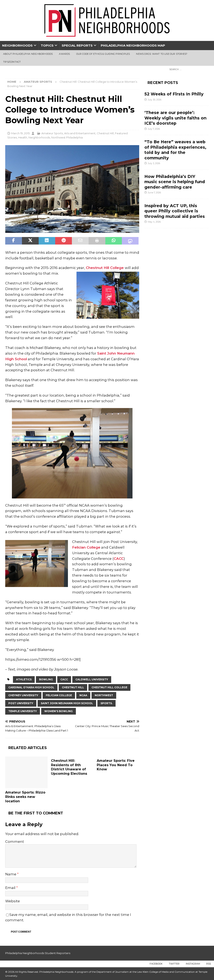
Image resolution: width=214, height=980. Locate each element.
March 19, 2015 (20, 133)
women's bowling (58, 711)
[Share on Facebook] (13, 241)
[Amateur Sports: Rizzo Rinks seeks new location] (26, 773)
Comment (14, 841)
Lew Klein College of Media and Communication (166, 971)
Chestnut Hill (105, 133)
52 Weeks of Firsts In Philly (174, 93)
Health (22, 137)
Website (12, 901)
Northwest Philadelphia (67, 137)
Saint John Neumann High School (67, 703)
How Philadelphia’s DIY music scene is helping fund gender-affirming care (174, 182)
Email (10, 888)
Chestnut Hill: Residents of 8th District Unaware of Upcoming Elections (69, 767)
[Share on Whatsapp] (113, 241)
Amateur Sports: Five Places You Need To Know (116, 765)
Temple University (22, 711)
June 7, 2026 (154, 192)
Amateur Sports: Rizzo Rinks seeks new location (25, 796)
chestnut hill (73, 687)
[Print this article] (97, 241)
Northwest (104, 695)
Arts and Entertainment (80, 133)
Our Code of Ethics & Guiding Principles (103, 53)
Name (11, 874)
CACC (119, 559)
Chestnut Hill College (105, 268)
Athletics (24, 679)
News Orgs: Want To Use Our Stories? (161, 53)
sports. (106, 703)
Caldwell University (91, 679)
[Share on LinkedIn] (47, 241)
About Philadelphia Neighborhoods (28, 53)
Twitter (174, 963)
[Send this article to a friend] (80, 241)
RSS (208, 963)
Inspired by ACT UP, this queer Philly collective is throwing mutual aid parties (175, 211)
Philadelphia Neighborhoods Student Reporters (37, 953)
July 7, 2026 (154, 128)
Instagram (193, 963)
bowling (46, 679)
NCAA (83, 695)
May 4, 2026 (154, 221)
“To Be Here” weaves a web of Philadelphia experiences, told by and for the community (175, 149)
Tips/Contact (12, 61)
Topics (47, 45)
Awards (64, 53)
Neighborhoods (17, 45)
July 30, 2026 (154, 99)
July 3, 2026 (154, 163)
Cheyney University (23, 695)
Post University (20, 703)
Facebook (156, 963)
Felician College (86, 547)
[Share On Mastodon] (130, 241)
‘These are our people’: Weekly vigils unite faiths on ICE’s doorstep (175, 118)
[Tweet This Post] (30, 241)
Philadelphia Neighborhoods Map (133, 45)
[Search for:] (188, 69)
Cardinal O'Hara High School (31, 687)
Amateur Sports (52, 133)
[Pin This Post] (63, 241)
